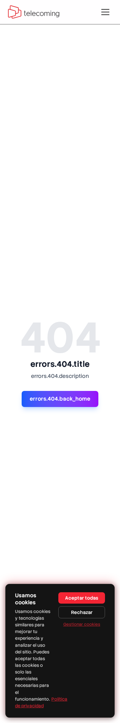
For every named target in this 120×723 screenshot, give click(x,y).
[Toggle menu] (105, 12)
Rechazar (82, 612)
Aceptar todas (81, 598)
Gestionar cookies (81, 624)
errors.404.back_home (60, 398)
